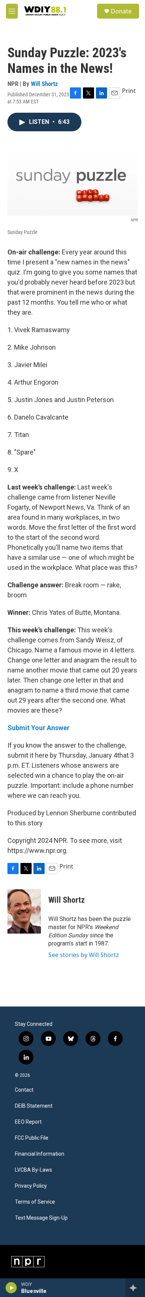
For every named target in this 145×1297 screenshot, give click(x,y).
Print (129, 91)
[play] (11, 1287)
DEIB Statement (33, 1106)
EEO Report (28, 1122)
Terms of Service (35, 1202)
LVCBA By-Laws (33, 1170)
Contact (24, 1090)
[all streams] (135, 1287)
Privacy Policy (31, 1186)
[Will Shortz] (24, 911)
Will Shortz (44, 83)
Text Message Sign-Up (41, 1218)
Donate (121, 11)
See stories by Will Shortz (83, 955)
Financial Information (39, 1154)
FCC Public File (31, 1138)
